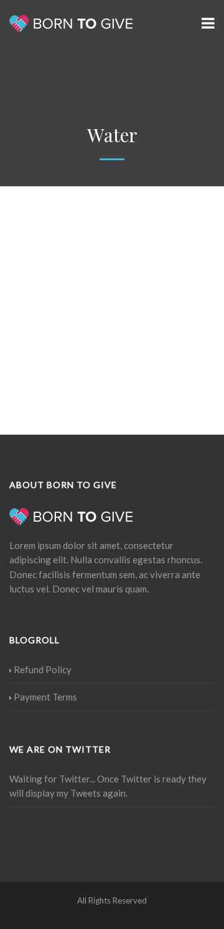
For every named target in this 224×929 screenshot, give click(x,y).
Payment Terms (45, 696)
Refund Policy (43, 669)
